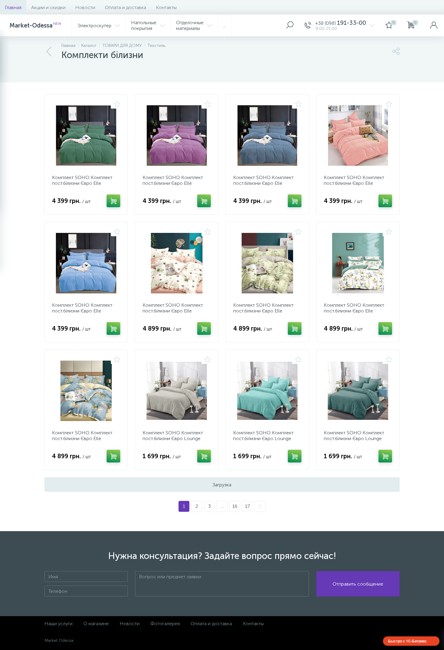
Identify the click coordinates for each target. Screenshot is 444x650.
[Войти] (433, 25)
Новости (85, 7)
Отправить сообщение (358, 584)
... (224, 25)
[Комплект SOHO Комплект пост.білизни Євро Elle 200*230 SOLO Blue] (86, 263)
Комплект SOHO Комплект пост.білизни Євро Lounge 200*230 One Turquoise (263, 438)
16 (234, 506)
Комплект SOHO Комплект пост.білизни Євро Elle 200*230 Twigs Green (354, 310)
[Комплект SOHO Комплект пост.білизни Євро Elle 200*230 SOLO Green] (86, 135)
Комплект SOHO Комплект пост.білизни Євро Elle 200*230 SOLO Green (82, 183)
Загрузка (222, 485)
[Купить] (113, 200)
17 (247, 506)
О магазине (96, 623)
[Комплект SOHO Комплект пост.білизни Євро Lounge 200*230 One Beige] (177, 390)
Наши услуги (58, 623)
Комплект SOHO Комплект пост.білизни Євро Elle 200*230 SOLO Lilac (173, 183)
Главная (13, 7)
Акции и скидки (48, 7)
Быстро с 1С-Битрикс (407, 641)
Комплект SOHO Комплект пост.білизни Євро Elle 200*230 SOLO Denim (263, 183)
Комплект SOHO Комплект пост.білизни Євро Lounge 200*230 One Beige (173, 438)
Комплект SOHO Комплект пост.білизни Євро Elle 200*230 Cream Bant (173, 310)
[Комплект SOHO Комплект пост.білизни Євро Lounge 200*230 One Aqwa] (358, 390)
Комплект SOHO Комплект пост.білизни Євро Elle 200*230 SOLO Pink (354, 183)
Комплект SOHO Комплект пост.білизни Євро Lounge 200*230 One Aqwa (354, 438)
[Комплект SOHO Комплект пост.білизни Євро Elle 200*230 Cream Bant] (177, 263)
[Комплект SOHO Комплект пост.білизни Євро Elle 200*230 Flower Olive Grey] (267, 263)
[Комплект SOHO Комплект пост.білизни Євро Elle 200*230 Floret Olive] (86, 390)
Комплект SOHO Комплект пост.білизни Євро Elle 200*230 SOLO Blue (82, 310)
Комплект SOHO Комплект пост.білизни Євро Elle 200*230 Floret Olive (82, 438)
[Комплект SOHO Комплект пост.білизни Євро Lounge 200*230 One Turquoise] (267, 390)
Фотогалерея (165, 623)
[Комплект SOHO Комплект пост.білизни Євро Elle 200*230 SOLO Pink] (358, 135)
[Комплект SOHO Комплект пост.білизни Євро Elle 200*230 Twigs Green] (358, 263)
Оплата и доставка (125, 7)
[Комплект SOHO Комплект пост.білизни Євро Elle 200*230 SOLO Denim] (267, 135)
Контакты (166, 7)
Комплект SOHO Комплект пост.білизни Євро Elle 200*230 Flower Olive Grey (263, 310)
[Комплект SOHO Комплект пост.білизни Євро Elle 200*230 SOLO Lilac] (177, 135)
